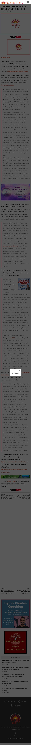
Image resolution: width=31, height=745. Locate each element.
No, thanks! (15, 373)
